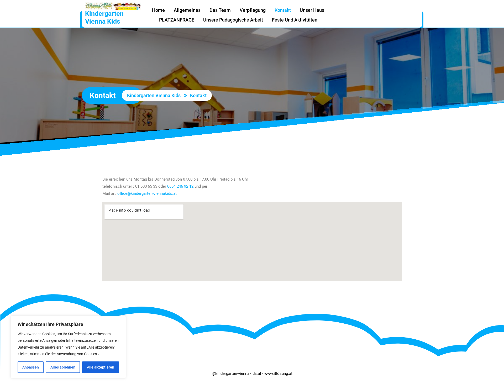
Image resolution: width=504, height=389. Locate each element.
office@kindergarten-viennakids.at (147, 193)
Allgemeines (187, 10)
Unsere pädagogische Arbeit (233, 20)
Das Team (220, 10)
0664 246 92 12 (180, 186)
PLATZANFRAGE (176, 20)
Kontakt (283, 10)
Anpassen (30, 367)
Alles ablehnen (62, 367)
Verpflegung (253, 10)
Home (158, 10)
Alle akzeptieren (100, 367)
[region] (68, 347)
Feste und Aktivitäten (294, 20)
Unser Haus (312, 10)
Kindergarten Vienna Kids (104, 17)
